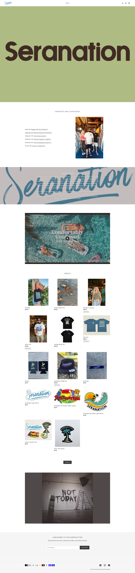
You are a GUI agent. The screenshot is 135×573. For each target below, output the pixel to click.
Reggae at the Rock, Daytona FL (39, 129)
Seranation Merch (97, 569)
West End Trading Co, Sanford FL (42, 139)
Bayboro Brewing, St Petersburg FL (43, 132)
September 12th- (29, 132)
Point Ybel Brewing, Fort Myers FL (42, 142)
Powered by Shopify (106, 569)
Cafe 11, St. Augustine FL (38, 146)
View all (67, 462)
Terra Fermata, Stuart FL (40, 136)
